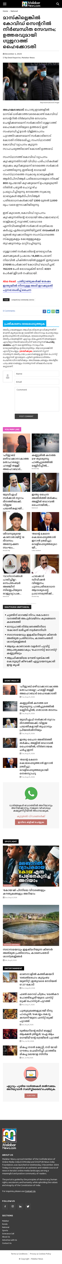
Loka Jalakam (36, 550)
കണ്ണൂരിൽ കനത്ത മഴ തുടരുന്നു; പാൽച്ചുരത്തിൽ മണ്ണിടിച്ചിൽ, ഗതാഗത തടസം (38, 706)
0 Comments (9, 310)
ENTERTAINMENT (13, 968)
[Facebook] (5, 1206)
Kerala (4, 1224)
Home (5, 11)
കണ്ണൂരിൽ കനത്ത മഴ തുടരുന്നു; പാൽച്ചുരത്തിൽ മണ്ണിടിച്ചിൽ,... (44, 460)
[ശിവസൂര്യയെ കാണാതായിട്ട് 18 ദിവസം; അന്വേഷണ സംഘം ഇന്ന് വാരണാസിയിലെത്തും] (16, 521)
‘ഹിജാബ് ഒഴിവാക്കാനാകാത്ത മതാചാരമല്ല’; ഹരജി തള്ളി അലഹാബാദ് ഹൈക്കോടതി (39, 689)
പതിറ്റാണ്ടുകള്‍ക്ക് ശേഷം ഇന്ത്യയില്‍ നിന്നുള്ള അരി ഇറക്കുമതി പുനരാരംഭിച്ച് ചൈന (28, 285)
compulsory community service (22, 300)
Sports (5, 1230)
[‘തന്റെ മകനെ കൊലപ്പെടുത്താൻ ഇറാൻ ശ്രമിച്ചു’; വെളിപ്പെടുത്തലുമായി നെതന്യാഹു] (45, 521)
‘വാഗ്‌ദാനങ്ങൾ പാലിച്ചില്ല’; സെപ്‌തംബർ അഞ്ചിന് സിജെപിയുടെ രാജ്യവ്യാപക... (12, 584)
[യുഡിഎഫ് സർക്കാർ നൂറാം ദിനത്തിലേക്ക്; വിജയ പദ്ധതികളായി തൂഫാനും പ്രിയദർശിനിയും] (16, 482)
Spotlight (8, 885)
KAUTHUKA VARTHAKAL (17, 607)
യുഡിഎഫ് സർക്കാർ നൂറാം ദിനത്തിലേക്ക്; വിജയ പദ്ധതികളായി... (13, 501)
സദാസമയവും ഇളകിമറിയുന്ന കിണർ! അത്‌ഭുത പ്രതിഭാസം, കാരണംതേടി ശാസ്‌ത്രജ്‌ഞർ (32, 638)
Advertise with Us (9, 1239)
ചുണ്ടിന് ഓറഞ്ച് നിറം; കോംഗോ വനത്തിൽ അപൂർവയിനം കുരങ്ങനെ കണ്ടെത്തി (31, 618)
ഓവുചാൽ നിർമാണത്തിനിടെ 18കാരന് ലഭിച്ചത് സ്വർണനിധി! (26, 628)
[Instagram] (13, 1206)
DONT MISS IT (12, 680)
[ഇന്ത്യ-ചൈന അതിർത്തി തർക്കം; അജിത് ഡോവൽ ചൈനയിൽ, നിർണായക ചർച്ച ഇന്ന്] (45, 482)
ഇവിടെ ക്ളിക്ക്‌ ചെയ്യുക (31, 822)
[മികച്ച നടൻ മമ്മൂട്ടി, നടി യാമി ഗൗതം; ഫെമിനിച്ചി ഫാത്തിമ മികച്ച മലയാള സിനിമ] (10, 1051)
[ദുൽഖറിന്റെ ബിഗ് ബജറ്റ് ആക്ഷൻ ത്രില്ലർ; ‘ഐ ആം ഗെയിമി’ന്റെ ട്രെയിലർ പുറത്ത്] (10, 1034)
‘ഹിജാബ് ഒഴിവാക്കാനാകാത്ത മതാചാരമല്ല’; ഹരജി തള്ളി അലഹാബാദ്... (16, 462)
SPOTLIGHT (11, 841)
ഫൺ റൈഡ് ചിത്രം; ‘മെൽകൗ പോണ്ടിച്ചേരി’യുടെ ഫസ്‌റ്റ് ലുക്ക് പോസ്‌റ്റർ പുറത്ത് (39, 997)
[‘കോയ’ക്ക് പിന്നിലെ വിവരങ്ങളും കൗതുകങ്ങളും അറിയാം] (31, 866)
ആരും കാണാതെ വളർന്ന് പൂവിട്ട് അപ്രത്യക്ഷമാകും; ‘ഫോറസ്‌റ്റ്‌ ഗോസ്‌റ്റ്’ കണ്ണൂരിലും (32, 649)
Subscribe (31, 1095)
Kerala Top (35, 468)
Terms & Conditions (19, 1253)
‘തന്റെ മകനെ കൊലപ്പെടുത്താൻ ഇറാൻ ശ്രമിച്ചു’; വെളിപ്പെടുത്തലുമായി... (44, 541)
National (14, 11)
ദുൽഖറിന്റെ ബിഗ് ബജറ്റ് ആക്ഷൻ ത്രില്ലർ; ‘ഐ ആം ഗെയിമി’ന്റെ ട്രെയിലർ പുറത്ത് (39, 1034)
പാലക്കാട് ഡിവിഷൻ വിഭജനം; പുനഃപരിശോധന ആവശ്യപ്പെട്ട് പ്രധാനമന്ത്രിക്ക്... (43, 584)
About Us (6, 1236)
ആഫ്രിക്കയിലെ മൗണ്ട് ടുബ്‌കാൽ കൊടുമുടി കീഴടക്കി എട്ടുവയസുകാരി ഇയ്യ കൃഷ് (31, 661)
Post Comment (26, 416)
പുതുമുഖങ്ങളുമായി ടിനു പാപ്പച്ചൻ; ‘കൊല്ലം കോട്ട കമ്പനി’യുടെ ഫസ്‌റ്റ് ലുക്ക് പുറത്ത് (36, 1016)
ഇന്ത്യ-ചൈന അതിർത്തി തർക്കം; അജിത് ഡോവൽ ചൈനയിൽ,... (44, 500)
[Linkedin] (20, 1206)
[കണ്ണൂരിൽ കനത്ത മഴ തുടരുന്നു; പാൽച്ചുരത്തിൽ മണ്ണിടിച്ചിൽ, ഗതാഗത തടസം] (45, 443)
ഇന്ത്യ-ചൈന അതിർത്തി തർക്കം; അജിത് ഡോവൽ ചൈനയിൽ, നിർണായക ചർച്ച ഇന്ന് (36, 745)
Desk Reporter (14, 57)
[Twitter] (28, 1206)
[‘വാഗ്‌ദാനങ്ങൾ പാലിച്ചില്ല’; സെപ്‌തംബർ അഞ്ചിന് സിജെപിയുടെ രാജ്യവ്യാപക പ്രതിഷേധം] (16, 563)
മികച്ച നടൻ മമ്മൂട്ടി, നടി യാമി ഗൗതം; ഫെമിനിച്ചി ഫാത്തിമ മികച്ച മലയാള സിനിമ (38, 1050)
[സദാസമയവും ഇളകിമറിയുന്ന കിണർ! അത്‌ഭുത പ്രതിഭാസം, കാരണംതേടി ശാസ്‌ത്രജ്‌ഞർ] (31, 925)
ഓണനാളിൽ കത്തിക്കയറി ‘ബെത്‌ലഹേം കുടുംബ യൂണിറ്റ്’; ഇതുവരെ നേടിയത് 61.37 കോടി (38, 979)
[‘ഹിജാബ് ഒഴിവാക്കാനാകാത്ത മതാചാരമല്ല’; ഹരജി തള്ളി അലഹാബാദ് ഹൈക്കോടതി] (16, 443)
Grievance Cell (8, 1233)
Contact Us (30, 1191)
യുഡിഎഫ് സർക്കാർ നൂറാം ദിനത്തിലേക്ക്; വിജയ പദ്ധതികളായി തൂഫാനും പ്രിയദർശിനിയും (37, 725)
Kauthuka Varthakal (11, 945)
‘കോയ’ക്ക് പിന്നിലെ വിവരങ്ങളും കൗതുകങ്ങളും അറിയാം (24, 892)
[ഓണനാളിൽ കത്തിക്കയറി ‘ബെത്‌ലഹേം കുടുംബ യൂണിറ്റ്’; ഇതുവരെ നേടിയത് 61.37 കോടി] (10, 977)
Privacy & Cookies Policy (40, 1253)
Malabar (5, 1220)
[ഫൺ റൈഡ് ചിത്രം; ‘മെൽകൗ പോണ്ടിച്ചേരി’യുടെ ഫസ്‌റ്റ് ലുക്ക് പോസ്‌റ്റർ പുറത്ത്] (10, 997)
